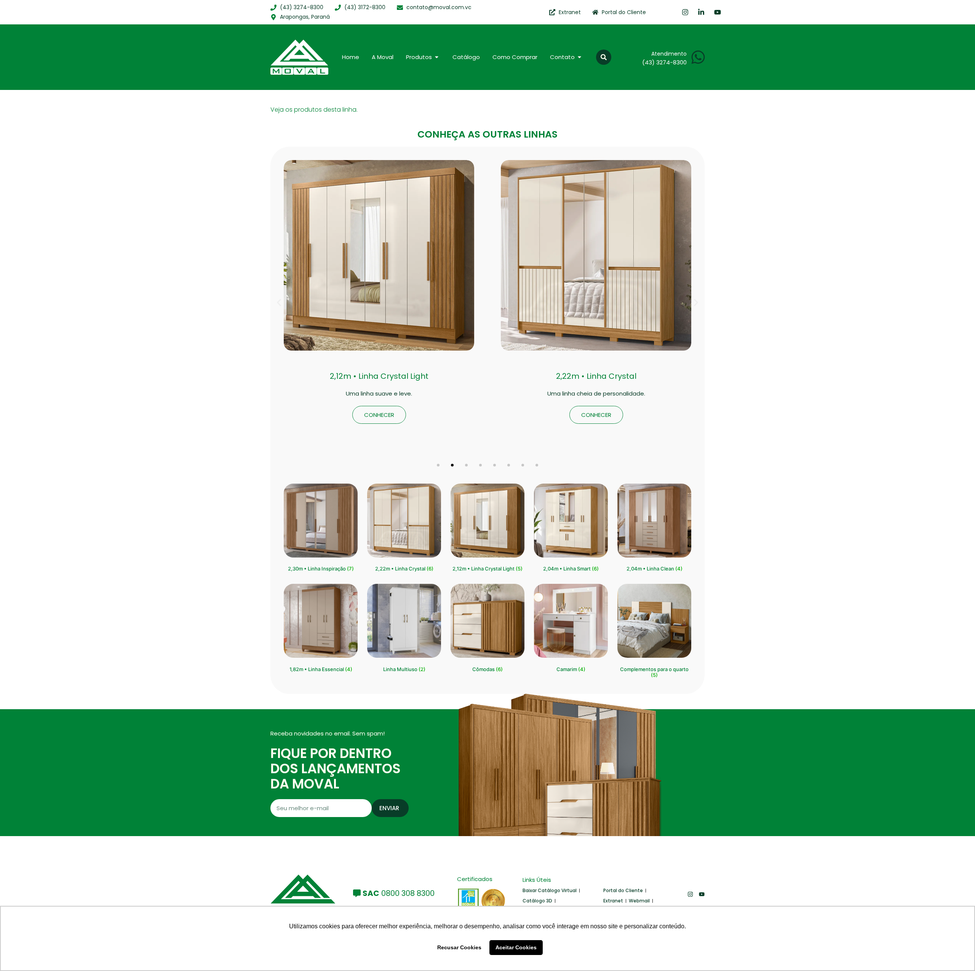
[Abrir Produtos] (437, 57)
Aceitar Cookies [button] (516, 947)
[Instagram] (690, 894)
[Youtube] (702, 894)
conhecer (379, 415)
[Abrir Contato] (579, 57)
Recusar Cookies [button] (459, 947)
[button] (603, 57)
